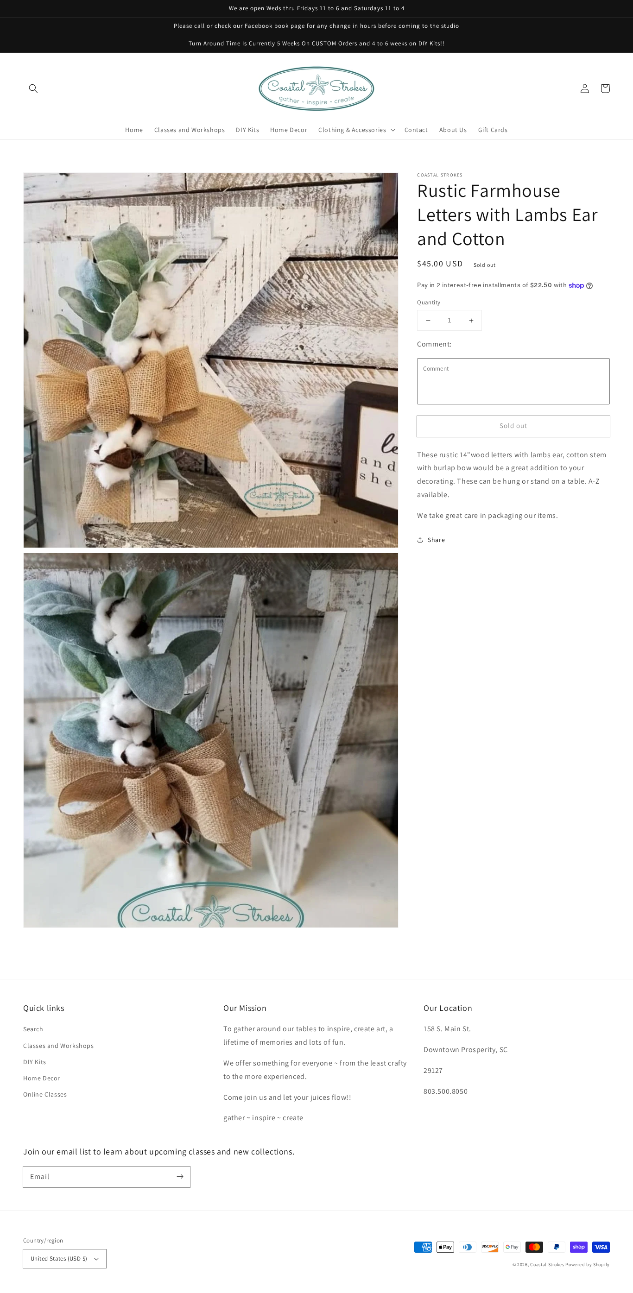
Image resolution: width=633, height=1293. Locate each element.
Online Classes (45, 1094)
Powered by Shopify (587, 1264)
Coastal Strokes (547, 1264)
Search (33, 1029)
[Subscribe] (180, 1177)
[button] (33, 88)
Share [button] (436, 540)
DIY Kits (34, 1062)
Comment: (434, 344)
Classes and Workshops (58, 1045)
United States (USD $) (59, 1258)
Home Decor (41, 1078)
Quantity (428, 303)
